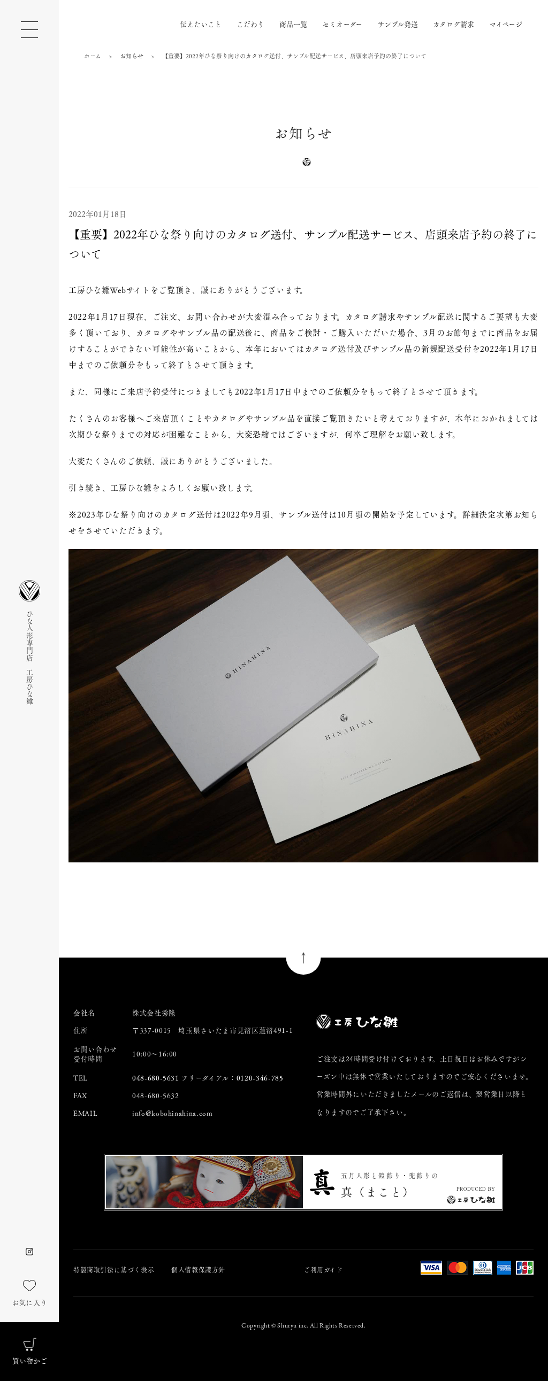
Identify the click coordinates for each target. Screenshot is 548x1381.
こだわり (250, 23)
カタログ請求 (453, 23)
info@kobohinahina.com (172, 1112)
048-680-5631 (155, 1077)
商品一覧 (293, 23)
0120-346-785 (260, 1077)
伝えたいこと (201, 23)
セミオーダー (342, 23)
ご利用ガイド (323, 1269)
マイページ (505, 23)
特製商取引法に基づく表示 (113, 1269)
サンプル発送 (397, 23)
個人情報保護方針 (198, 1269)
